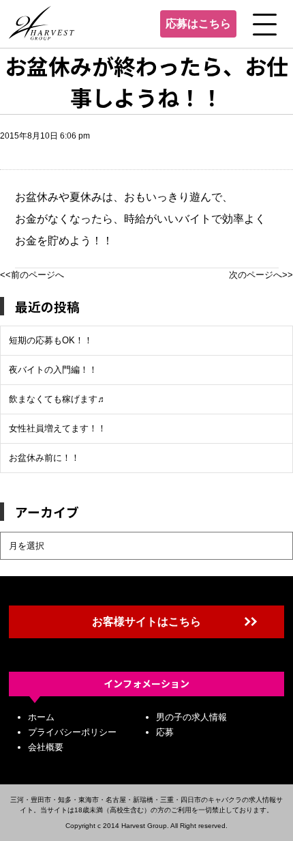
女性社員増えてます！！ (57, 428)
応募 (165, 732)
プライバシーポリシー (72, 732)
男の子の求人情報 (191, 717)
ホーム (41, 717)
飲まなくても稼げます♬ (57, 399)
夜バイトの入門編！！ (53, 370)
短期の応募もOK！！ (51, 340)
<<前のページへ (32, 275)
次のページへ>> (261, 275)
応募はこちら (198, 23)
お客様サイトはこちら (146, 621)
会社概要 (45, 747)
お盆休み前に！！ (44, 458)
